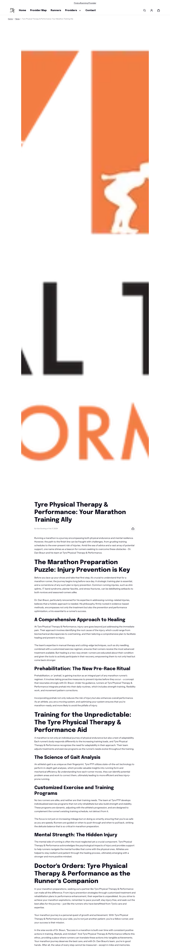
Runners (56, 10)
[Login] (151, 10)
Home (22, 10)
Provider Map (38, 10)
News (17, 19)
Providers (71, 10)
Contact (90, 10)
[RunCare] (12, 10)
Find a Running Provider (85, 3)
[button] (144, 10)
